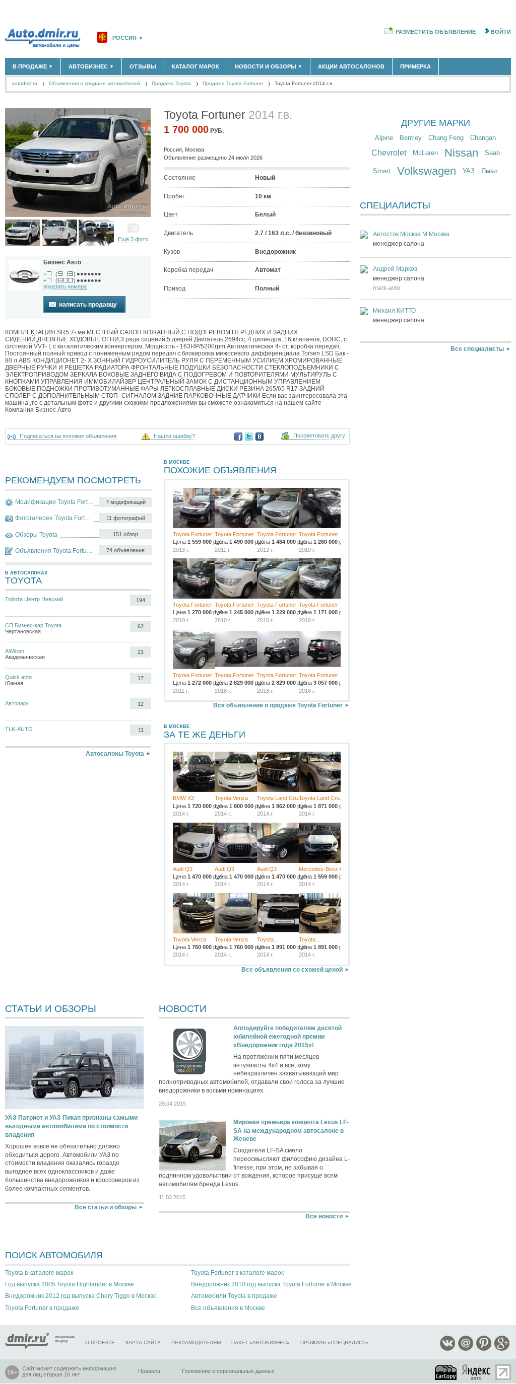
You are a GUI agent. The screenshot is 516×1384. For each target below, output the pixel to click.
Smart (382, 171)
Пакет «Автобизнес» (260, 1342)
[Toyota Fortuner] (22, 233)
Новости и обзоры (268, 66)
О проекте (100, 1342)
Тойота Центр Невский (34, 599)
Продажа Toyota (171, 83)
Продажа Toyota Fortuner (233, 83)
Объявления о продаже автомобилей (94, 83)
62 (141, 626)
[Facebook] (238, 436)
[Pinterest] (484, 1349)
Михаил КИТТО (394, 310)
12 (141, 704)
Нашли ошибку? (174, 436)
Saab (492, 153)
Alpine (384, 137)
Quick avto (18, 677)
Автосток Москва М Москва (411, 234)
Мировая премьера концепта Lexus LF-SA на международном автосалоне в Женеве (291, 1131)
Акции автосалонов (351, 66)
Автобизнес (91, 66)
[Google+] (502, 1349)
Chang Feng (446, 137)
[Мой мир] (466, 1349)
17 (141, 678)
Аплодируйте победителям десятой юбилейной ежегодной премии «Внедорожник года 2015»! (287, 1037)
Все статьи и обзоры (106, 1207)
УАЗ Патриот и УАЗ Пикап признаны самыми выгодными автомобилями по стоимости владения (71, 1126)
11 (141, 730)
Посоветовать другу (319, 436)
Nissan (461, 153)
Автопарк (17, 703)
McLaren (425, 153)
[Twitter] (249, 436)
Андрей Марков (395, 268)
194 (140, 600)
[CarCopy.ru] (446, 1372)
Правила (149, 1371)
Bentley (411, 137)
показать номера (65, 286)
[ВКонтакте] (259, 436)
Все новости (324, 1216)
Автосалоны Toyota (115, 753)
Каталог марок (195, 66)
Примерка (415, 66)
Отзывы (143, 66)
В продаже (33, 66)
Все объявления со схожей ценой (292, 969)
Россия (124, 38)
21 (141, 652)
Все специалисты (477, 348)
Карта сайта (143, 1342)
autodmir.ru (24, 83)
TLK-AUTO (19, 729)
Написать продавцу (88, 304)
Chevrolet (388, 153)
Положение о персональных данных (228, 1371)
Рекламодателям (196, 1342)
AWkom (14, 651)
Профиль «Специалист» (334, 1342)
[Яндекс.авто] (476, 1372)
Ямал (489, 171)
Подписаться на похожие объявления (68, 436)
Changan (483, 137)
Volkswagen (426, 171)
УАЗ (469, 171)
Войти (501, 32)
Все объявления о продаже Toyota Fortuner (278, 705)
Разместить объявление (436, 32)
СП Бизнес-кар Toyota (33, 625)
